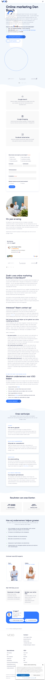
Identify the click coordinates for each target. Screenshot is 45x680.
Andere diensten (10, 668)
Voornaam (11, 163)
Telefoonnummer (13, 169)
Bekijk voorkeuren (37, 675)
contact (12, 315)
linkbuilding (25, 466)
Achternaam (25, 163)
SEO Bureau (9, 652)
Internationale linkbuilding (12, 662)
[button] (42, 664)
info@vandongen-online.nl (18, 620)
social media (26, 30)
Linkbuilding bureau (11, 664)
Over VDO (25, 652)
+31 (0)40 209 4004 (32, 620)
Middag (22, 183)
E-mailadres (13, 176)
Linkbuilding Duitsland (11, 666)
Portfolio (25, 656)
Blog (24, 658)
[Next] (35, 572)
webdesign (33, 30)
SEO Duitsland (10, 656)
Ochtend (12, 183)
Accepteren (23, 675)
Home (7, 628)
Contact (25, 662)
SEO (19, 30)
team (18, 387)
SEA (21, 30)
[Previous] (10, 572)
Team (24, 654)
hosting (17, 395)
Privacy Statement (26, 677)
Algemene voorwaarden (11, 676)
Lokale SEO (9, 658)
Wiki (24, 660)
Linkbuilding (9, 660)
